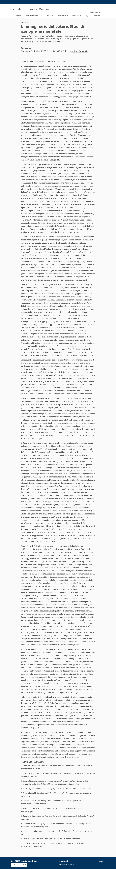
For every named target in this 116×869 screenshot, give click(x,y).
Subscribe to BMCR (19, 865)
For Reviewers (32, 16)
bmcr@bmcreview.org (66, 864)
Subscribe (96, 16)
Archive (18, 16)
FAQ (86, 16)
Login (101, 861)
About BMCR (63, 16)
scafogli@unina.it (79, 51)
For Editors (76, 16)
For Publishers (47, 16)
